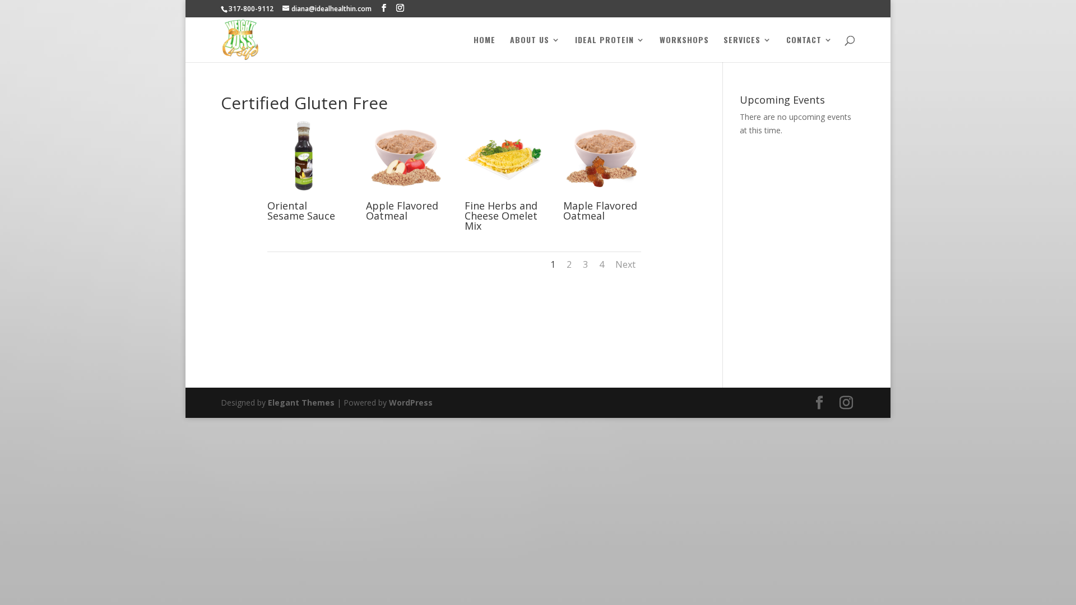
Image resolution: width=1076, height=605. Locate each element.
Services (741, 40)
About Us (529, 40)
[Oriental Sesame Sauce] (306, 194)
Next (625, 264)
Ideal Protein (604, 40)
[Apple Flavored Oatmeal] (405, 194)
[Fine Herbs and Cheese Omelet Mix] (503, 194)
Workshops (684, 40)
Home (484, 40)
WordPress (411, 402)
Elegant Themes (301, 402)
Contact (804, 40)
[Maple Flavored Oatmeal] (602, 194)
